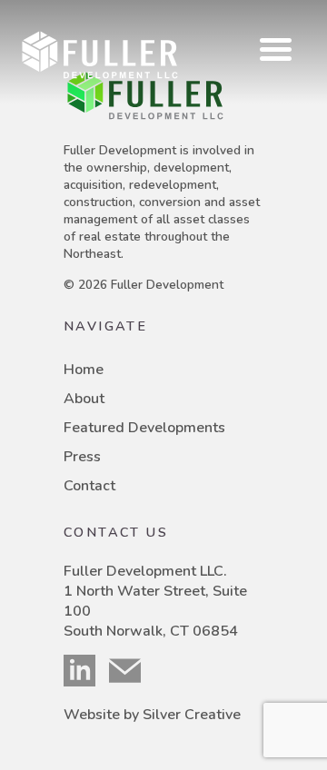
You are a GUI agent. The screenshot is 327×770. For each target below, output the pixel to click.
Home (84, 370)
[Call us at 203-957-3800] (86, 670)
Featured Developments (144, 428)
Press (82, 457)
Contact (89, 486)
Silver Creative (192, 715)
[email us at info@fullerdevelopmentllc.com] (131, 670)
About (84, 399)
